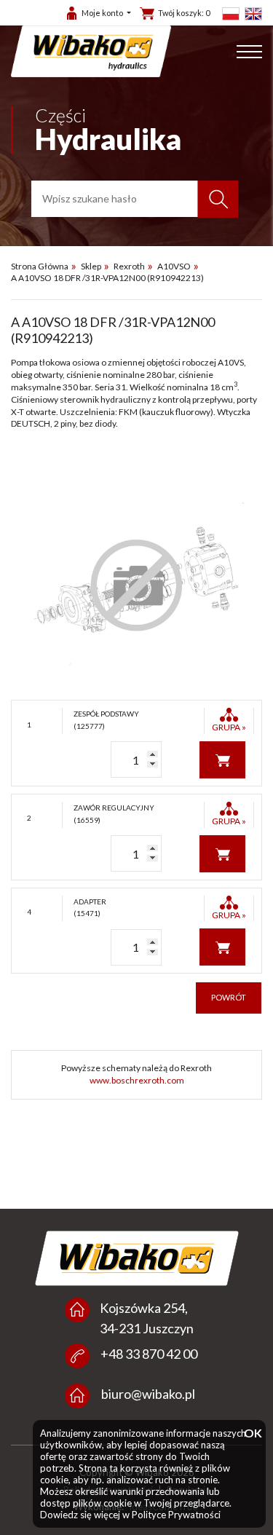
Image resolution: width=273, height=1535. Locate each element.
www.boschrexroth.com (137, 1080)
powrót (228, 997)
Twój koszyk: (184, 12)
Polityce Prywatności (176, 1514)
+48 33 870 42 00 (148, 1354)
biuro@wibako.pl (148, 1394)
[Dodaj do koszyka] (222, 758)
